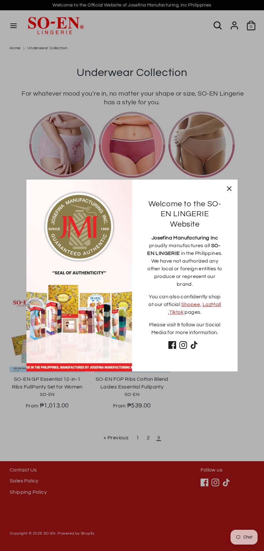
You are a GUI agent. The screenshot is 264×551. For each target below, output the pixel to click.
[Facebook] (172, 345)
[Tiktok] (194, 345)
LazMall (212, 304)
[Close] (229, 188)
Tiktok (176, 312)
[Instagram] (183, 345)
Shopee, (191, 304)
